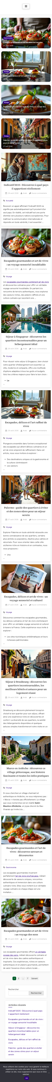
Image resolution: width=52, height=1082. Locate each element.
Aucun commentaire (39, 193)
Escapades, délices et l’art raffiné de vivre (19, 76)
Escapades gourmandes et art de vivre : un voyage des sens (24, 108)
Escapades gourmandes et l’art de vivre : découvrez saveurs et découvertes (26, 851)
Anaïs (25, 193)
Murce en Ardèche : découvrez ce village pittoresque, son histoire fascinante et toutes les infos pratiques (26, 772)
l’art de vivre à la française (26, 876)
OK (26, 1078)
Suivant (34, 978)
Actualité (9, 201)
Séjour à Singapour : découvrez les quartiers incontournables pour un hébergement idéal (26, 340)
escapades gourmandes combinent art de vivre (28, 282)
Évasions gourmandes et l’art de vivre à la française (23, 42)
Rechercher (13, 989)
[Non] (49, 1072)
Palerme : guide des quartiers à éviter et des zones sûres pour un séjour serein (25, 141)
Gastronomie (8, 38)
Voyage (6, 71)
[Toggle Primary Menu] (26, 6)
